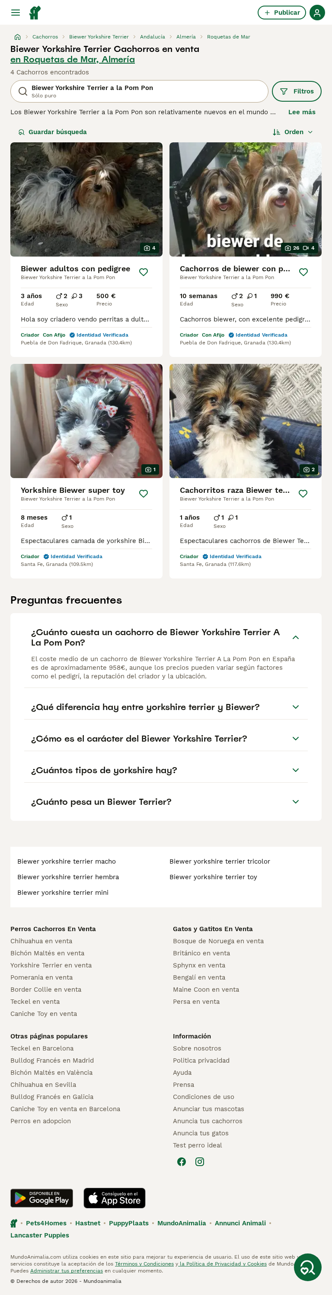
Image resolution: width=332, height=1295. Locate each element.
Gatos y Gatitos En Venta (213, 929)
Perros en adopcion (40, 1121)
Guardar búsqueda (58, 132)
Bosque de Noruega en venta (218, 941)
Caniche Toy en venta (43, 1014)
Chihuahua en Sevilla (43, 1085)
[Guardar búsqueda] (308, 1267)
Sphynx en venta (199, 965)
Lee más (302, 112)
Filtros (304, 91)
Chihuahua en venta (41, 941)
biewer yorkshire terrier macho (66, 861)
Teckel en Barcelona (41, 1048)
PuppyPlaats (129, 1223)
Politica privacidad (201, 1060)
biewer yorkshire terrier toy (213, 877)
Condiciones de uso (203, 1097)
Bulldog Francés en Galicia (51, 1097)
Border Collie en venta (45, 989)
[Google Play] (41, 1198)
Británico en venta (201, 953)
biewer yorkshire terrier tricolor (219, 861)
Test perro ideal (197, 1145)
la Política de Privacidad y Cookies (222, 1264)
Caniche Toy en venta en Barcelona (65, 1109)
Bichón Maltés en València (51, 1072)
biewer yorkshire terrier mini (63, 893)
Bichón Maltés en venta (47, 953)
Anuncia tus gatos (201, 1133)
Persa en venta (196, 1002)
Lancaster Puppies (39, 1235)
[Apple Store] (114, 1198)
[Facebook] (181, 1161)
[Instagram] (199, 1161)
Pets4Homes (46, 1223)
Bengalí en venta (199, 977)
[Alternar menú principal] (15, 12)
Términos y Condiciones (144, 1264)
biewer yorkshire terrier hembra (68, 877)
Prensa (183, 1085)
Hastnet (87, 1223)
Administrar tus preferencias (66, 1271)
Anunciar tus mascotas (208, 1109)
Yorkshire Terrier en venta (51, 965)
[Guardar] (143, 272)
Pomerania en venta (41, 977)
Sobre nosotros (197, 1048)
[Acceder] (317, 12)
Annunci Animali (240, 1223)
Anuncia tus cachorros (208, 1121)
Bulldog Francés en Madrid (52, 1060)
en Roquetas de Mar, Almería (72, 59)
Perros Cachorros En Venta (53, 929)
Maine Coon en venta (206, 989)
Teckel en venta (35, 1002)
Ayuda (182, 1072)
